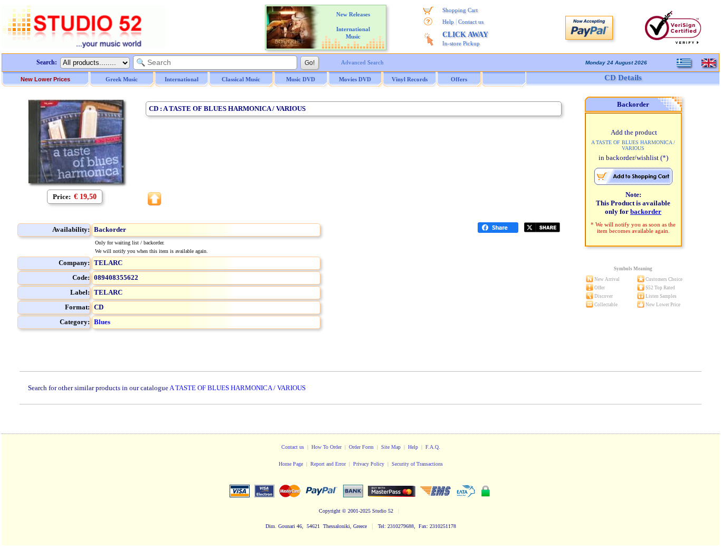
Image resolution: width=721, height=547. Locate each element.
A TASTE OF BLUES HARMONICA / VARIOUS (237, 388)
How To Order (326, 447)
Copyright (329, 511)
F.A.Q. (432, 447)
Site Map (391, 447)
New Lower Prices (45, 79)
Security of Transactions (417, 464)
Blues (102, 322)
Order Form (361, 447)
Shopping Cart (460, 10)
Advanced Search (362, 62)
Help (448, 21)
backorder (645, 211)
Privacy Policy (368, 464)
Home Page (291, 464)
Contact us (470, 21)
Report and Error (328, 464)
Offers (459, 79)
